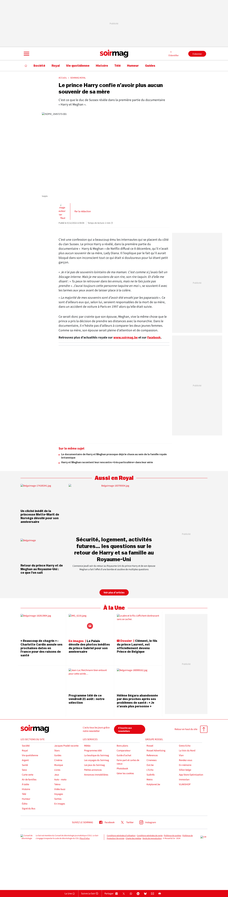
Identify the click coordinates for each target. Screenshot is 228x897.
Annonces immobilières (96, 774)
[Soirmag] (114, 53)
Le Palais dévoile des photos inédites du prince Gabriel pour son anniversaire (89, 646)
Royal (25, 750)
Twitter (130, 822)
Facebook (154, 337)
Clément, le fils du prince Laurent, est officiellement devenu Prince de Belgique (137, 646)
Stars (57, 750)
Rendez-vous (185, 760)
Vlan (181, 755)
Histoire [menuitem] (102, 65)
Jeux (56, 774)
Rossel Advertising (156, 750)
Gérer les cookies (125, 773)
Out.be (150, 765)
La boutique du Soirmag (96, 755)
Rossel (150, 746)
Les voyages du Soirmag (96, 760)
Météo (87, 746)
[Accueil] (26, 65)
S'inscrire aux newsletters (125, 729)
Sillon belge (185, 770)
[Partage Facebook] (116, 894)
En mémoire (185, 765)
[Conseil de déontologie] (27, 837)
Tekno (57, 784)
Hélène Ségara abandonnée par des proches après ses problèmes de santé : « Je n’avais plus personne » (137, 701)
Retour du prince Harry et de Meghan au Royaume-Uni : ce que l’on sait (42, 569)
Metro (150, 779)
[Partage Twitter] (124, 894)
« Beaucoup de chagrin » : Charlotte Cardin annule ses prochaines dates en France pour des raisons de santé (41, 648)
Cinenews (152, 760)
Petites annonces (93, 770)
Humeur (26, 799)
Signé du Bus (28, 808)
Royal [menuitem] (56, 65)
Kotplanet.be (153, 784)
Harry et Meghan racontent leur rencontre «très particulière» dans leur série (107, 462)
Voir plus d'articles (114, 592)
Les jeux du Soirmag (94, 765)
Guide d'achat (124, 755)
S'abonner (197, 54)
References (152, 755)
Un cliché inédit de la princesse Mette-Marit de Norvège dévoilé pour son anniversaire (40, 516)
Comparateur (124, 750)
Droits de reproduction (152, 838)
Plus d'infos (85, 838)
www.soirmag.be (125, 337)
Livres (57, 770)
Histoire (26, 789)
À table (25, 784)
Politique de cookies (172, 835)
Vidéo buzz (59, 789)
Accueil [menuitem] (63, 77)
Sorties (57, 799)
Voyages (58, 794)
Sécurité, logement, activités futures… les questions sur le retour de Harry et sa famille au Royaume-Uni (114, 549)
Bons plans (122, 746)
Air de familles (29, 779)
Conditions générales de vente (150, 835)
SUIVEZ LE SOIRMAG (82, 822)
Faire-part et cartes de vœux (128, 762)
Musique (58, 765)
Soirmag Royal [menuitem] (78, 77)
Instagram (150, 822)
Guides (57, 755)
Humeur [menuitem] (133, 65)
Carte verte (27, 774)
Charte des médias (133, 838)
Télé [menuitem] (117, 65)
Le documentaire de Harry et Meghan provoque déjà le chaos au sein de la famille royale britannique (114, 456)
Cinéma (58, 760)
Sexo (24, 770)
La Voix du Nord (187, 750)
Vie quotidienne (30, 755)
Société (26, 746)
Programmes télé (93, 750)
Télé (24, 794)
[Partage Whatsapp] (131, 894)
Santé (25, 765)
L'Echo (150, 770)
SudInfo (151, 774)
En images (59, 804)
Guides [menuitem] (150, 65)
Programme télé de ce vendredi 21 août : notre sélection (86, 699)
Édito (24, 804)
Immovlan (184, 779)
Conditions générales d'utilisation (121, 835)
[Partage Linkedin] (138, 894)
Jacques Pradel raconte (66, 746)
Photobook (122, 768)
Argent (25, 760)
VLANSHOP (184, 784)
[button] (26, 53)
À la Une (114, 608)
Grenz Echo (184, 746)
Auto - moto (60, 779)
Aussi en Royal (114, 478)
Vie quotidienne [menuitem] (77, 65)
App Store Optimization (191, 774)
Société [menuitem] (39, 65)
